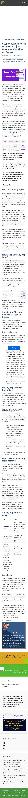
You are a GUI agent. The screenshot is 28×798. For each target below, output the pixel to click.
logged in (12, 684)
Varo (11, 127)
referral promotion (7, 131)
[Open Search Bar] (19, 3)
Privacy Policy (6, 790)
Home (4, 39)
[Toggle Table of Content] (17, 185)
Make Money (10, 39)
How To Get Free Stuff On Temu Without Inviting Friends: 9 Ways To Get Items (13, 782)
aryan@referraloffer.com (19, 61)
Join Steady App (14, 348)
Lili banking (17, 127)
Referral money (20, 39)
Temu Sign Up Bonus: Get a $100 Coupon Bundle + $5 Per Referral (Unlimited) (12, 771)
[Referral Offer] (4, 3)
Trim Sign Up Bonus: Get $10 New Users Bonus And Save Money (13, 656)
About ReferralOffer (20, 793)
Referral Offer (11, 2)
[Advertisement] (14, 20)
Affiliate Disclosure (8, 793)
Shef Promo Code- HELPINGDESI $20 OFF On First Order (13, 671)
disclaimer (14, 59)
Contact (14, 790)
